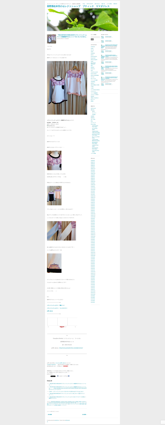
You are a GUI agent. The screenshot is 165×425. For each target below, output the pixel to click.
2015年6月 (93, 223)
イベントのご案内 (94, 80)
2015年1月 (93, 231)
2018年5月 (93, 186)
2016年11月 (93, 197)
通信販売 (59, 405)
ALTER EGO (93, 46)
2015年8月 (93, 220)
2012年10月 (93, 274)
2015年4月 (93, 226)
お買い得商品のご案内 (95, 84)
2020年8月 (93, 175)
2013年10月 (93, 255)
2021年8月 (93, 170)
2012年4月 (93, 284)
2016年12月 (93, 195)
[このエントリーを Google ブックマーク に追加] (68, 376)
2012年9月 (93, 276)
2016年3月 (93, 208)
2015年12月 (93, 213)
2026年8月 (93, 160)
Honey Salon (93, 58)
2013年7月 (93, 260)
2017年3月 (93, 194)
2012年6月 (93, 281)
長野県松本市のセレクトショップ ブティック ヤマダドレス (78, 6)
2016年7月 (93, 202)
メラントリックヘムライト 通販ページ (55, 305)
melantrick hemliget (52, 402)
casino (92, 51)
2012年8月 (93, 278)
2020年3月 (93, 179)
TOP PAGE (93, 119)
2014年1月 (93, 250)
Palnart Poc (93, 68)
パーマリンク (64, 405)
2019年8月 (93, 183)
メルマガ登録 (109, 3)
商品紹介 (77, 401)
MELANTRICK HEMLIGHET (55, 401)
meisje (92, 61)
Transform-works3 (64, 401)
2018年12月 (93, 184)
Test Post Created (108, 36)
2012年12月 (93, 271)
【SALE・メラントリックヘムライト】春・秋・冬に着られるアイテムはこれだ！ (66, 391)
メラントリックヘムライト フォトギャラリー (57, 308)
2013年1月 (93, 270)
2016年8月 (93, 200)
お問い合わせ (97, 3)
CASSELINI (93, 53)
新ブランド (93, 99)
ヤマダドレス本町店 (94, 94)
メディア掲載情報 (94, 93)
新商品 (92, 101)
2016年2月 (93, 210)
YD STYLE (92, 76)
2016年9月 (93, 199)
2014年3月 (93, 247)
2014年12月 (93, 233)
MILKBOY (92, 67)
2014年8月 (93, 239)
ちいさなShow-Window (95, 89)
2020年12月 (93, 173)
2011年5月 (93, 302)
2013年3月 (93, 266)
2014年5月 (93, 244)
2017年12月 (93, 187)
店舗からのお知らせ (82, 401)
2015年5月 (93, 224)
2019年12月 (93, 181)
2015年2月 (93, 229)
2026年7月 (93, 162)
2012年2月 (93, 287)
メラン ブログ (81, 402)
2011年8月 (93, 297)
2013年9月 (93, 257)
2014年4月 (93, 245)
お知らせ (73, 401)
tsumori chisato (93, 73)
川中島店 (93, 114)
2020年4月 (93, 178)
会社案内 (92, 116)
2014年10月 (93, 236)
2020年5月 (93, 176)
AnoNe (92, 48)
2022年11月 (93, 168)
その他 (92, 86)
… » (111, 37)
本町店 (93, 111)
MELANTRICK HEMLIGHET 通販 (71, 402)
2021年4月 (93, 171)
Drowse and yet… (94, 56)
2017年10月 (93, 189)
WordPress (57, 420)
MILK (92, 65)
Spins (92, 70)
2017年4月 (93, 192)
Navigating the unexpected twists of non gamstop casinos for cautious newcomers (111, 78)
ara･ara (92, 49)
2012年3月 (93, 286)
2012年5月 (93, 282)
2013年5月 (93, 263)
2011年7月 (93, 299)
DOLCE (92, 54)
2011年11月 (93, 292)
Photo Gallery (90, 3)
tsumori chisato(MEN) (95, 75)
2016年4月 (93, 207)
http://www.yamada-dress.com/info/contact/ (71, 348)
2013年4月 (93, 265)
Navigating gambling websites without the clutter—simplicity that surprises (111, 56)
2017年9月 (93, 191)
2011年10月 (93, 294)
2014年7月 (93, 241)
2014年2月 (93, 249)
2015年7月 (93, 221)
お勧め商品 (70, 401)
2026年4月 (93, 163)
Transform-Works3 (51, 364)
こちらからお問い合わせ (60, 363)
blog (84, 3)
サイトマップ (93, 122)
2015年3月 (93, 228)
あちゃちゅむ (93, 78)
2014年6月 (93, 242)
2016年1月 (93, 212)
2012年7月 (93, 279)
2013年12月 (93, 252)
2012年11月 (93, 273)
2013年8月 (93, 258)
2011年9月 (93, 295)
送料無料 (55, 405)
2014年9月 (93, 237)
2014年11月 (93, 234)
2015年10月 (93, 216)
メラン (78, 402)
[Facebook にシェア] (57, 376)
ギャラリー (94, 112)
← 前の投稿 (49, 414)
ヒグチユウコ (93, 91)
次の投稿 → (84, 414)
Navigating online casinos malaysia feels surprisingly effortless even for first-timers (111, 67)
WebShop (115, 3)
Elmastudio (68, 420)
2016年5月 (93, 205)
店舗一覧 (103, 3)
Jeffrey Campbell (94, 59)
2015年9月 (93, 218)
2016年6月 (93, 204)
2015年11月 (93, 215)
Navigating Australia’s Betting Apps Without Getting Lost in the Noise (111, 45)
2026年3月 (93, 165)
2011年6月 (93, 300)
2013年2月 (93, 268)
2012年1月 (93, 289)
